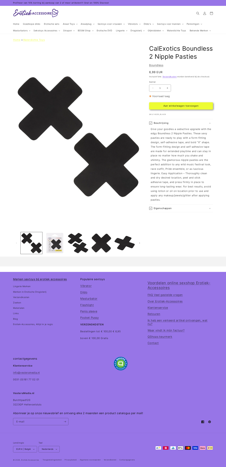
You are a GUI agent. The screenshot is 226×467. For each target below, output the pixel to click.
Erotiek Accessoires (30, 460)
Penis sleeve (88, 311)
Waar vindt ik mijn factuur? (166, 330)
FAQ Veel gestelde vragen (165, 294)
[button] (70, 24)
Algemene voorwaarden (90, 460)
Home (16, 39)
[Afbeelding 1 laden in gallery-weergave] (31, 243)
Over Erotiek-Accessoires (165, 301)
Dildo (83, 292)
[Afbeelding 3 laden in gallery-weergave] (78, 243)
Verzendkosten (170, 76)
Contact (153, 343)
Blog (15, 319)
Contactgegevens (127, 460)
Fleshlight (87, 305)
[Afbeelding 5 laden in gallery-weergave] (124, 243)
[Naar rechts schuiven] (139, 243)
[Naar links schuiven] (16, 243)
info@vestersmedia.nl (26, 372)
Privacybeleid (71, 460)
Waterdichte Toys (34, 39)
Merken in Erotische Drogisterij (29, 291)
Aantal (152, 82)
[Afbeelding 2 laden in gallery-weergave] (54, 243)
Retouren (154, 314)
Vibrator (86, 285)
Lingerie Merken (22, 286)
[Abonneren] (64, 421)
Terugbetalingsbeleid (52, 460)
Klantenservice (158, 307)
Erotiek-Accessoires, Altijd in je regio (33, 324)
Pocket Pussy (89, 317)
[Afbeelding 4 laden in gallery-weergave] (101, 243)
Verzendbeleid (110, 460)
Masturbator (88, 298)
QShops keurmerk (160, 336)
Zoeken (17, 302)
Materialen (18, 308)
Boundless (156, 65)
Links (16, 313)
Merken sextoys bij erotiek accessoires (40, 279)
